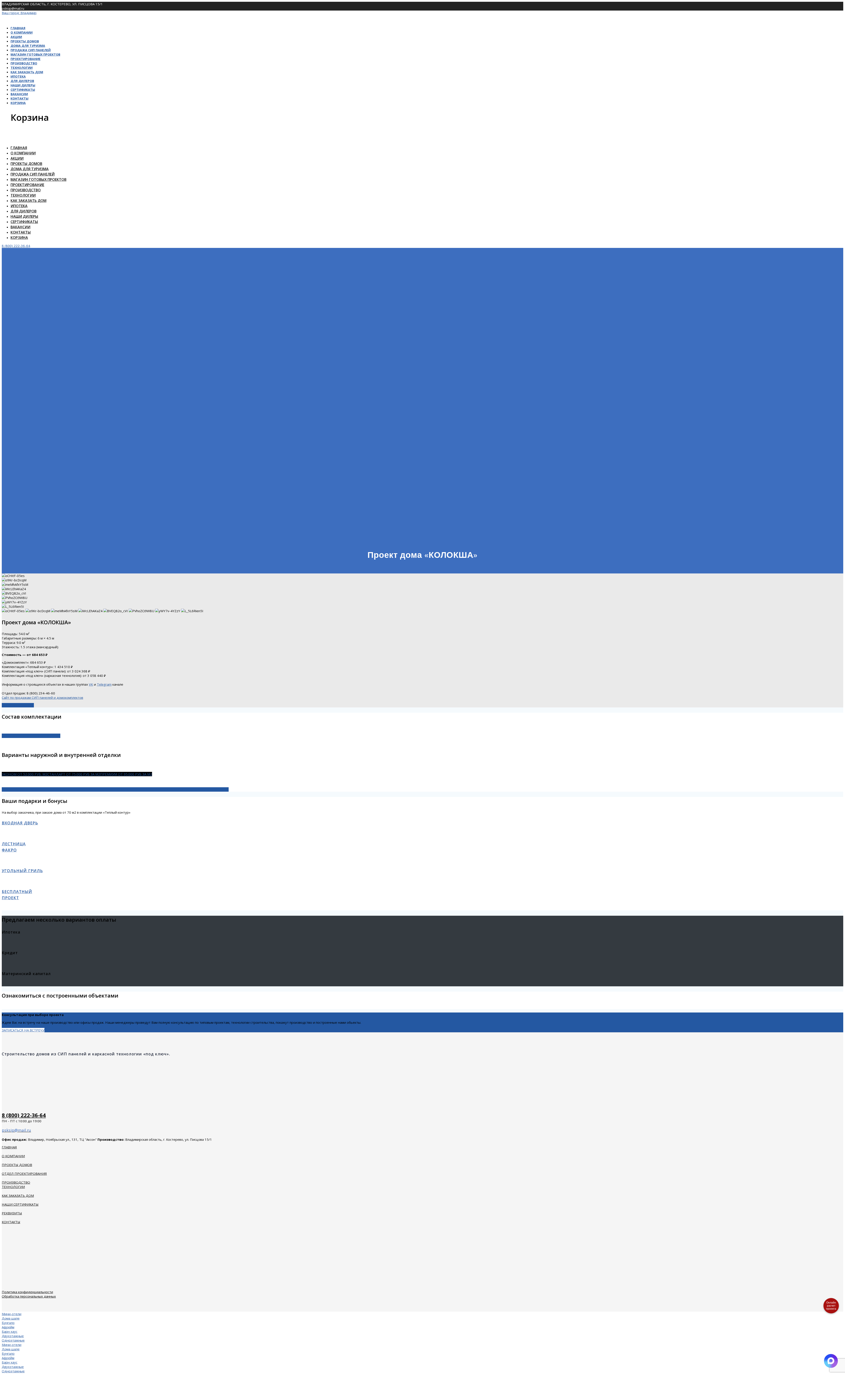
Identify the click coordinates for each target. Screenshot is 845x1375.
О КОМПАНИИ (13, 1156)
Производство (24, 63)
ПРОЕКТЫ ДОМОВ (17, 1165)
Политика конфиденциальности (27, 1292)
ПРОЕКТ (10, 897)
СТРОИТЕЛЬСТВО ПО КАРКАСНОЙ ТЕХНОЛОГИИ (124, 789)
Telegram (104, 684)
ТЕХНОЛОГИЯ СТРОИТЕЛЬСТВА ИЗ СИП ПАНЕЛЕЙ (43, 789)
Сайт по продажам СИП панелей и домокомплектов (42, 697)
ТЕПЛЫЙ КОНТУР (45, 736)
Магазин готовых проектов (35, 54)
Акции (16, 37)
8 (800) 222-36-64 (16, 246)
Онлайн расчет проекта (831, 1305)
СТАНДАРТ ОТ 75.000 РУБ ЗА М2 (73, 774)
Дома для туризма (28, 46)
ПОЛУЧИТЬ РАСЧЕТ (18, 705)
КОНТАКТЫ (11, 1222)
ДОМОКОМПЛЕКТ (16, 736)
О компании (22, 32)
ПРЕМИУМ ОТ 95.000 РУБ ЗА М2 (126, 774)
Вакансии (19, 94)
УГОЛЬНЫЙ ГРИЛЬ (22, 870)
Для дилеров (22, 81)
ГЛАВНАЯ (9, 1147)
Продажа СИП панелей (31, 50)
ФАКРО (9, 850)
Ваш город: (19, 13)
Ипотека (18, 76)
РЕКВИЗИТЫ (12, 1213)
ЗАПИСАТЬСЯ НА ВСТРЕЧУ (23, 1030)
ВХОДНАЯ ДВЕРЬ (20, 823)
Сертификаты (23, 90)
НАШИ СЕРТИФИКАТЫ (20, 1204)
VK (91, 684)
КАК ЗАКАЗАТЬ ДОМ (18, 1195)
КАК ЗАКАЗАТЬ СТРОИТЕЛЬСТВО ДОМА (196, 789)
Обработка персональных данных (29, 1296)
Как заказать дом (27, 72)
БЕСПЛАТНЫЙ (17, 891)
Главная (18, 28)
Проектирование (25, 59)
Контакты (19, 98)
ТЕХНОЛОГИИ (13, 1187)
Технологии (22, 68)
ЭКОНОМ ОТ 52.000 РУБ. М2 (24, 774)
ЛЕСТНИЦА (14, 843)
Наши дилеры (23, 85)
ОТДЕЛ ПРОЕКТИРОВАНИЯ (24, 1173)
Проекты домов (25, 41)
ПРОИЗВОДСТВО (16, 1182)
